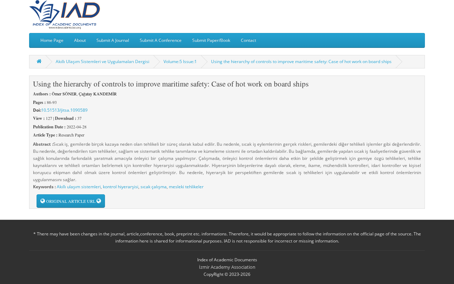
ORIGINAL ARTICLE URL (70, 201)
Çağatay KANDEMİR (98, 93)
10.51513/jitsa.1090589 (64, 110)
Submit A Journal (112, 40)
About (80, 40)
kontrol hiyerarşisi (120, 187)
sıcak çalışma (153, 187)
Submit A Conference (161, 40)
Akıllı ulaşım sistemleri (79, 187)
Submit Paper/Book (211, 40)
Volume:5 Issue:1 (180, 62)
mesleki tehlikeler (186, 187)
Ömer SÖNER (64, 93)
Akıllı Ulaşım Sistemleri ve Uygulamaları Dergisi (102, 62)
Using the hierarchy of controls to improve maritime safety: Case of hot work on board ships (301, 62)
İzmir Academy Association (227, 267)
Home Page (51, 40)
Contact (248, 40)
